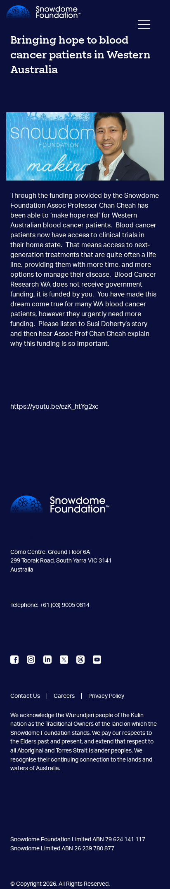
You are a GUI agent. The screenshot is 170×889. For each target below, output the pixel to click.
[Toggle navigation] (144, 26)
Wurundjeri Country (35, 539)
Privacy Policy (106, 696)
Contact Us (25, 696)
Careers (64, 696)
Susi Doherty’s (108, 324)
